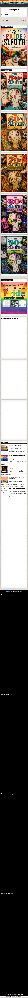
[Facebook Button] (9, 591)
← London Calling (5, 20)
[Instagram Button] (18, 591)
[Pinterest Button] (14, 591)
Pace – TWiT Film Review (14, 467)
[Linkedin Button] (16, 591)
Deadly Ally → (24, 20)
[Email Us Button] (20, 591)
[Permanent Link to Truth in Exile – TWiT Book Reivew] (4, 537)
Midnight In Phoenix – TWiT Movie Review (17, 456)
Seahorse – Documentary (15, 445)
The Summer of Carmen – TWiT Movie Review (16, 477)
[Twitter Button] (7, 591)
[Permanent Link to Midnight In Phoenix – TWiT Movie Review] (4, 458)
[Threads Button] (11, 591)
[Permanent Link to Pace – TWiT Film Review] (4, 469)
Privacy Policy (19, 996)
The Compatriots (14, 9)
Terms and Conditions (10, 996)
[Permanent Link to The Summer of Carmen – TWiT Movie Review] (4, 480)
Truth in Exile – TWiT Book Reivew (17, 488)
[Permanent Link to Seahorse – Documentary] (4, 448)
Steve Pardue (10, 12)
